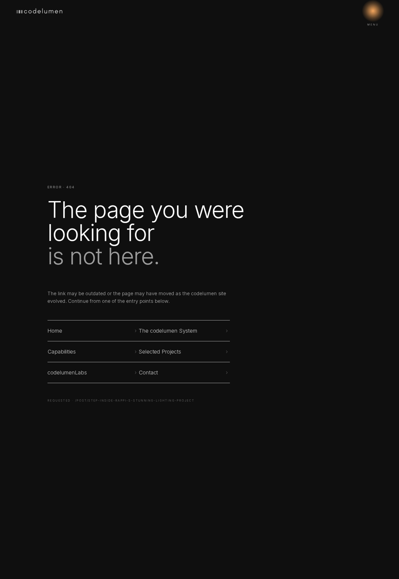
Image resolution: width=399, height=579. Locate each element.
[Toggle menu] (373, 11)
